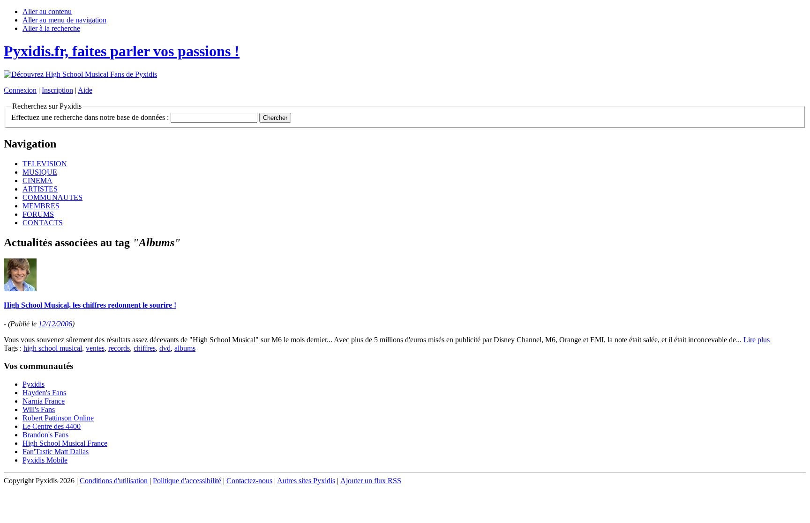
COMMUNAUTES (52, 197)
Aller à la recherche (51, 28)
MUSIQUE (39, 172)
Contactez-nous (249, 481)
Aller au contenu (47, 11)
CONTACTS (42, 223)
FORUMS (38, 214)
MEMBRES (41, 206)
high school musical (52, 348)
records (119, 348)
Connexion (20, 90)
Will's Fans (38, 409)
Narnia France (43, 401)
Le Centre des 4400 (51, 426)
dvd (165, 348)
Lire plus (756, 340)
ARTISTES (40, 189)
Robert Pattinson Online (58, 418)
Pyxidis (33, 384)
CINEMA (37, 180)
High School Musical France (64, 443)
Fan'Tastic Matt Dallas (55, 452)
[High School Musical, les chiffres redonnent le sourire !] (20, 289)
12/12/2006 (55, 324)
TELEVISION (44, 164)
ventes (95, 348)
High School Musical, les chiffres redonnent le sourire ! (90, 305)
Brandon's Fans (45, 435)
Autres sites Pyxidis (306, 481)
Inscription (57, 90)
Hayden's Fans (44, 393)
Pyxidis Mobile (45, 460)
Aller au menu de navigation (64, 20)
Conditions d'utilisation (114, 481)
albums (184, 348)
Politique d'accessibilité (187, 481)
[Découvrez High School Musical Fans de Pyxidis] (80, 74)
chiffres (145, 348)
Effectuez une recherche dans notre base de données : (90, 117)
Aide (85, 90)
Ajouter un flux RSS (370, 481)
